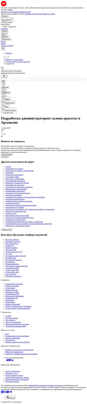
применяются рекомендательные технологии (45, 385)
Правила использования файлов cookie (40, 14)
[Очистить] (4, 76)
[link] (5, 36)
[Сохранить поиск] (3, 82)
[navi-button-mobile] (3, 48)
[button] (3, 41)
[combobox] (11, 71)
